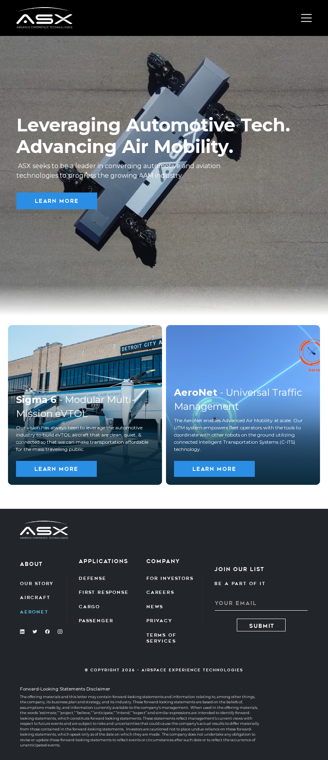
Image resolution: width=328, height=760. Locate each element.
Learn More (57, 201)
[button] (306, 18)
